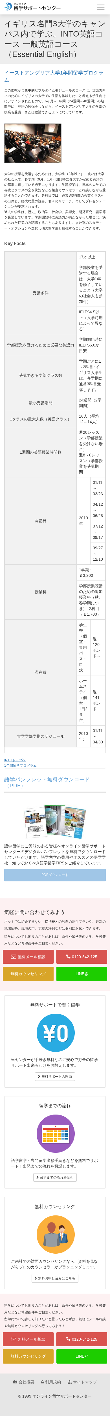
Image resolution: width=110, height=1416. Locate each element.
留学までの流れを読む (56, 1177)
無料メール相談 (31, 956)
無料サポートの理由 (56, 1077)
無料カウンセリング (28, 973)
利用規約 (53, 1382)
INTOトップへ (15, 760)
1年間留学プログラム (20, 765)
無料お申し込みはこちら (56, 1278)
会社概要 (26, 1382)
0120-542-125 (84, 956)
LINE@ (82, 973)
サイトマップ (85, 1382)
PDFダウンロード (55, 875)
